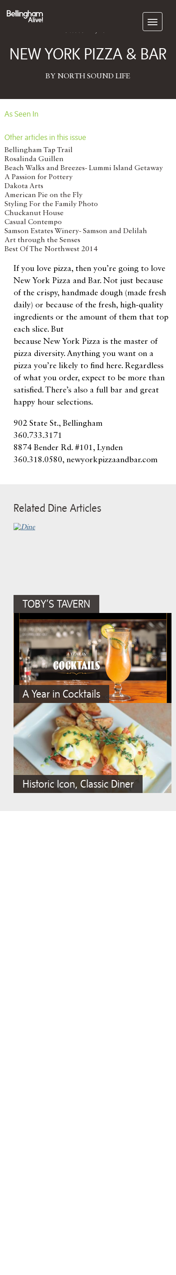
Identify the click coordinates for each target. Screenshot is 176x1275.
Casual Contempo (33, 222)
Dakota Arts (24, 186)
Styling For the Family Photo (51, 204)
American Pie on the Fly (44, 195)
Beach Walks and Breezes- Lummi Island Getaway (84, 168)
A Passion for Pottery (39, 177)
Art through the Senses (42, 240)
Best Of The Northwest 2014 (51, 249)
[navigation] (152, 21)
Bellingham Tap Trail (39, 150)
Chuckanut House (34, 213)
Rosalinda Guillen (34, 159)
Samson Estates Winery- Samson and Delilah (76, 231)
